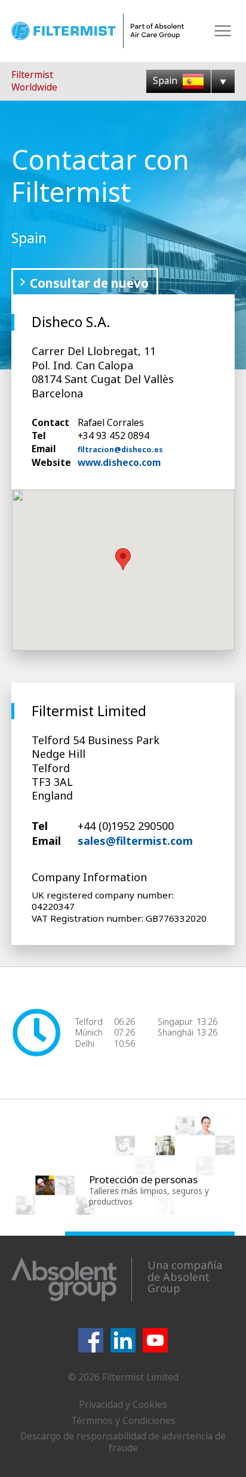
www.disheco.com (119, 462)
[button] (123, 559)
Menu (223, 31)
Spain (166, 80)
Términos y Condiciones (123, 1420)
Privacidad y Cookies (123, 1404)
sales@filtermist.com (135, 841)
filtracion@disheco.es (120, 450)
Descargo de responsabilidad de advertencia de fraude (123, 1441)
